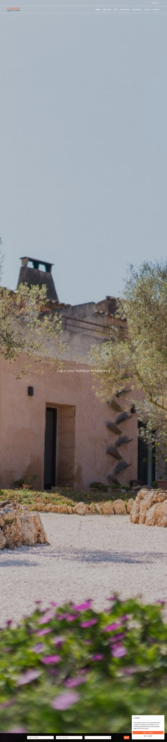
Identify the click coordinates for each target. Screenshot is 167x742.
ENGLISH (155, 3)
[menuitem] (97, 9)
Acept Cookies (148, 732)
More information (143, 728)
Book (126, 738)
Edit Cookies (148, 736)
